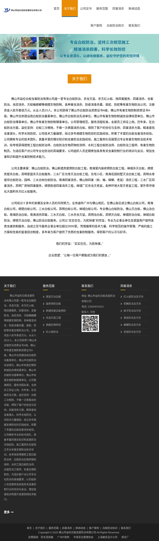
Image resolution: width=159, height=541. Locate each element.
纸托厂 (125, 537)
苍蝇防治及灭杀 (132, 303)
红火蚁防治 (52, 332)
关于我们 (70, 8)
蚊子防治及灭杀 (132, 310)
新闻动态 (134, 8)
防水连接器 (47, 537)
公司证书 (86, 8)
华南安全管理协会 (83, 537)
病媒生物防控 (53, 324)
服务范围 (102, 8)
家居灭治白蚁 (53, 296)
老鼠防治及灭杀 (132, 332)
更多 (7, 512)
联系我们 (134, 25)
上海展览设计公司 (107, 537)
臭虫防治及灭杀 (132, 317)
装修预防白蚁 (53, 303)
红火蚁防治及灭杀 (133, 296)
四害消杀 (118, 8)
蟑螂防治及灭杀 (132, 324)
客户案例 (96, 25)
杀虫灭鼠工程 (53, 317)
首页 (56, 8)
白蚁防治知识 (115, 25)
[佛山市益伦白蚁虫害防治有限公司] (23, 8)
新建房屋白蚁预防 (56, 310)
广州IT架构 (63, 537)
